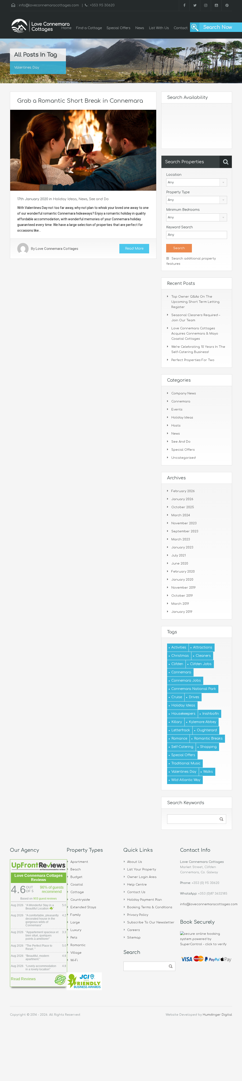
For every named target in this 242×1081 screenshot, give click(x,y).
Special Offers (118, 28)
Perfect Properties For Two (192, 360)
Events (176, 409)
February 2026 (183, 491)
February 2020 (183, 571)
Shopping (208, 747)
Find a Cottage (89, 28)
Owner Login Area (141, 877)
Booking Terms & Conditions (149, 907)
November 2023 (184, 523)
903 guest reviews (45, 898)
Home (66, 28)
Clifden (177, 664)
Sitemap (134, 937)
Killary (176, 722)
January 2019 (181, 611)
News (139, 28)
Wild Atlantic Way (185, 780)
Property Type (178, 192)
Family (75, 915)
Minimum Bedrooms (183, 210)
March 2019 (180, 603)
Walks (208, 771)
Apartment (79, 862)
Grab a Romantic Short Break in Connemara (80, 101)
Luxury (75, 930)
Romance (179, 738)
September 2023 (184, 531)
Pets (73, 937)
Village (76, 952)
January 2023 (182, 547)
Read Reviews (23, 979)
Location (174, 174)
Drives (194, 697)
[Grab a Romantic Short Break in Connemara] (83, 150)
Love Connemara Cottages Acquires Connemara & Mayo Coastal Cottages (194, 333)
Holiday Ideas (65, 199)
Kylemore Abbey (202, 722)
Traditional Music (185, 763)
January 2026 (182, 499)
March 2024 (180, 515)
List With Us (159, 28)
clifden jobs (201, 664)
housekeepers (183, 713)
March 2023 (180, 539)
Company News (183, 393)
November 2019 (183, 587)
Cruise (176, 697)
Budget (76, 877)
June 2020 (179, 563)
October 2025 (182, 507)
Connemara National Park (193, 689)
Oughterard (207, 730)
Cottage (77, 892)
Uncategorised (183, 457)
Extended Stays (83, 907)
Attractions (202, 647)
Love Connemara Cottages (57, 249)
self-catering (182, 747)
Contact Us (136, 892)
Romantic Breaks (208, 738)
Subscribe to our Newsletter (150, 922)
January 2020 (182, 579)
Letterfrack (180, 730)
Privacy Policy (137, 915)
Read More (134, 248)
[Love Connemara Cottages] (40, 28)
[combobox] (196, 182)
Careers (133, 930)
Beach (75, 869)
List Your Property (141, 869)
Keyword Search (179, 227)
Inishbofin (210, 713)
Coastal (76, 884)
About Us (134, 862)
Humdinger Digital (217, 1014)
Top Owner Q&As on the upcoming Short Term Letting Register (195, 302)
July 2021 (178, 555)
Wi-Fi (74, 960)
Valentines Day (183, 771)
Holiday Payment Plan (144, 899)
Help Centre (137, 884)
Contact (181, 28)
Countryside (80, 899)
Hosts (176, 425)
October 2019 (182, 595)
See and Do (99, 199)
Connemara (180, 401)
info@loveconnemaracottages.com (49, 5)
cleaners (203, 655)
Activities (178, 647)
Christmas (180, 655)
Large (75, 922)
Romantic (78, 945)
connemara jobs (186, 680)
